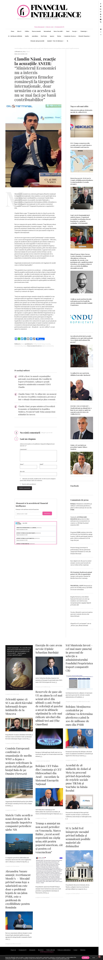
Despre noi (13, 950)
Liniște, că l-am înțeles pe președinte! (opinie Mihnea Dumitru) (78, 447)
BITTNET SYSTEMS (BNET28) (26, 543)
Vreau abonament (39, 27)
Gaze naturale (46, 761)
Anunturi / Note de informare (55, 41)
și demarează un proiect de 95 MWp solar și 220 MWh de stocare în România (81, 587)
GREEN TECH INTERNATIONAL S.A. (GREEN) (29, 527)
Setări (93, 957)
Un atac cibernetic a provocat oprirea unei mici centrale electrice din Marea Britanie (81, 614)
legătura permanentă (47, 346)
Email (42, 464)
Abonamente (32, 950)
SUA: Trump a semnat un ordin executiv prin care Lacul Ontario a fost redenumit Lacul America (81, 145)
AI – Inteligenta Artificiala (15, 36)
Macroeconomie (36, 31)
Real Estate (44, 36)
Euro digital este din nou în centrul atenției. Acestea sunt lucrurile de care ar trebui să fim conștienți (80, 563)
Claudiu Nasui (40, 344)
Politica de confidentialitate (64, 950)
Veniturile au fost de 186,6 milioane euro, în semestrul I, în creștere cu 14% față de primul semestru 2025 (80, 521)
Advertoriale (16, 694)
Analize (27, 36)
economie (47, 344)
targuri (25, 346)
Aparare (52, 36)
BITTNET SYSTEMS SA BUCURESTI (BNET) (29, 533)
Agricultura (35, 36)
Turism (59, 36)
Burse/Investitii (58, 31)
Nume (22, 464)
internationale (18, 346)
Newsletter (41, 950)
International (47, 31)
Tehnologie (84, 31)
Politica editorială (50, 950)
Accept (85, 957)
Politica (27, 31)
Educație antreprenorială (37, 41)
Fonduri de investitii (85, 701)
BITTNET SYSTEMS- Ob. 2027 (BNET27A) (28, 538)
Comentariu (23, 449)
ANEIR (34, 344)
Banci (67, 31)
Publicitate (82, 950)
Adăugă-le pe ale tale (46, 432)
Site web (22, 471)
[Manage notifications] (99, 956)
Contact (75, 950)
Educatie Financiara (84, 36)
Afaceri (19, 31)
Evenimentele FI (59, 27)
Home (12, 31)
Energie (75, 31)
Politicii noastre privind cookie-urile (60, 958)
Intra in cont (49, 27)
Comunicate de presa (70, 36)
